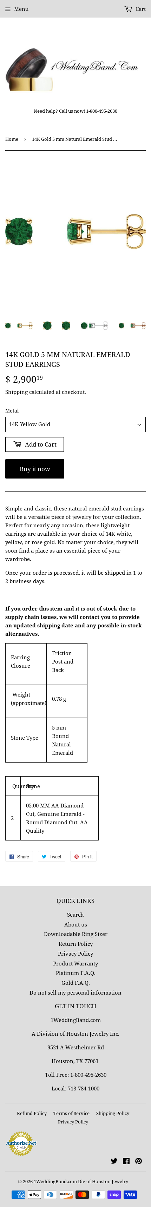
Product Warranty (75, 963)
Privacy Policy (75, 953)
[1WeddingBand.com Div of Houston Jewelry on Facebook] (126, 1161)
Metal (12, 410)
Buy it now (35, 469)
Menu (21, 8)
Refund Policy (32, 1113)
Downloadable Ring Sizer (75, 933)
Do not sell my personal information (75, 992)
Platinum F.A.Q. (76, 972)
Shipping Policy (112, 1113)
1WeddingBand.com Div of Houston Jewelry (81, 1181)
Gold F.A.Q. (75, 982)
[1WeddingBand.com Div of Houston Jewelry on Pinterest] (138, 1161)
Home (11, 139)
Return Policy (76, 943)
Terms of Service (71, 1113)
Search (75, 914)
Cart (140, 8)
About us (75, 924)
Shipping (16, 391)
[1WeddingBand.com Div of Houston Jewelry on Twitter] (114, 1161)
